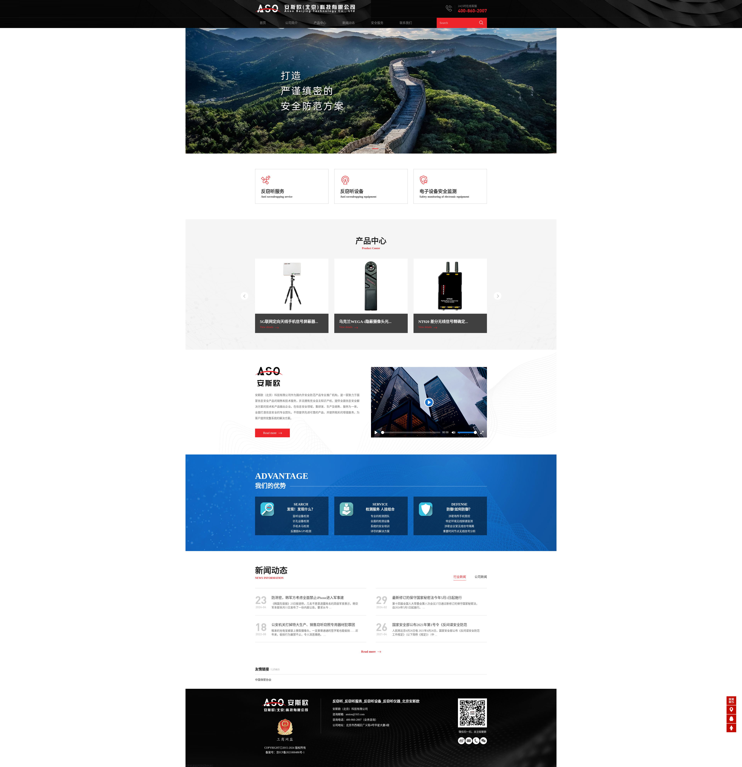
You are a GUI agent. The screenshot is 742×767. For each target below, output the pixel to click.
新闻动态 (348, 23)
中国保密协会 (263, 679)
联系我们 (406, 23)
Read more (368, 651)
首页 (263, 23)
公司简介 (291, 23)
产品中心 (320, 23)
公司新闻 (481, 576)
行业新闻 (460, 576)
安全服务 (377, 23)
